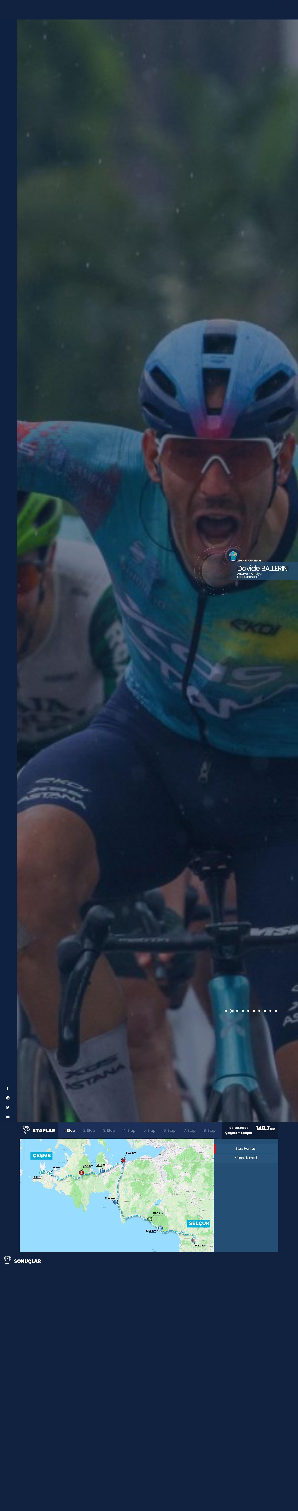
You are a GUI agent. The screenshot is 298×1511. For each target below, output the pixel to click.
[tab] (69, 1130)
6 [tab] (254, 1011)
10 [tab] (276, 1011)
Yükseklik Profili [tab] (246, 1158)
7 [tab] (259, 1011)
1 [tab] (226, 1011)
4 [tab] (243, 1011)
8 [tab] (265, 1011)
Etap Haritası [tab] (246, 1148)
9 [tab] (270, 1011)
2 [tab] (232, 1011)
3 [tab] (237, 1011)
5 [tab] (248, 1011)
